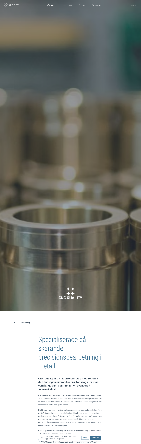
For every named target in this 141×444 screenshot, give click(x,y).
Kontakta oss (96, 5)
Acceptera (95, 437)
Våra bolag (51, 5)
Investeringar (67, 5)
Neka (85, 437)
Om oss (82, 5)
